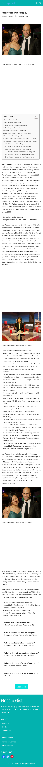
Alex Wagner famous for (12, 123)
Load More (21, 687)
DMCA (4, 727)
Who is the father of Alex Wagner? (20, 149)
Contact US (6, 730)
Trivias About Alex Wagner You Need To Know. (20, 139)
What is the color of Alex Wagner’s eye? (21, 154)
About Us (6, 723)
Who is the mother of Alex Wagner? (20, 146)
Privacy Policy (7, 745)
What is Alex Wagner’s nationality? (16, 125)
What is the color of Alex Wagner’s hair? (21, 157)
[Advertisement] (21, 90)
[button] (40, 3)
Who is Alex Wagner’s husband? (15, 131)
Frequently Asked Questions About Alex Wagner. (20, 141)
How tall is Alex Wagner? (13, 136)
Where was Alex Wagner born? (18, 144)
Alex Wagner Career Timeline (14, 128)
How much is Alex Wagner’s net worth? (17, 133)
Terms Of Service (9, 742)
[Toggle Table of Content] (35, 117)
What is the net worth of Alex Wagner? (21, 152)
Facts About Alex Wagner (13, 120)
